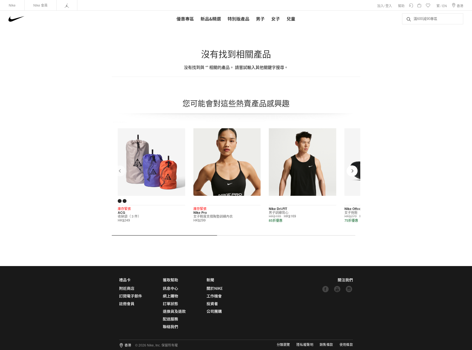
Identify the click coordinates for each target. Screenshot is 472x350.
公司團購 (214, 311)
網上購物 (170, 296)
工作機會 (214, 296)
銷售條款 (326, 345)
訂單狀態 (170, 303)
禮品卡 (125, 279)
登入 (388, 5)
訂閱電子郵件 (130, 296)
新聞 (210, 279)
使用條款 (346, 345)
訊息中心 (170, 288)
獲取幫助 (170, 279)
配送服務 (170, 319)
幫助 (401, 5)
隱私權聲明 (304, 345)
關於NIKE (214, 288)
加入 (380, 5)
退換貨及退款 (174, 311)
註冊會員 (126, 303)
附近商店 (126, 288)
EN (444, 5)
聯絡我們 (170, 326)
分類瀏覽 (283, 345)
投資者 (212, 303)
